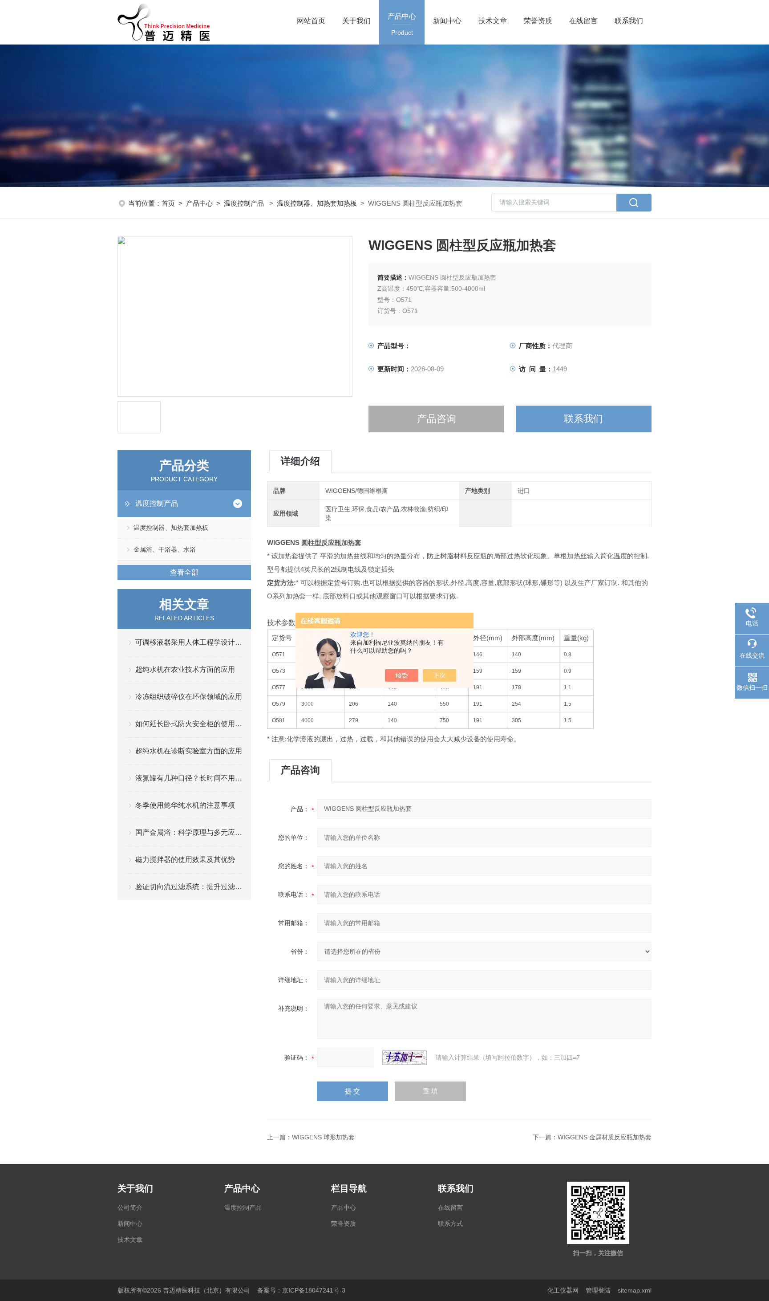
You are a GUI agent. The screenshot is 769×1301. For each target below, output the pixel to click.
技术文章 (492, 20)
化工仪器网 (563, 1290)
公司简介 (129, 1207)
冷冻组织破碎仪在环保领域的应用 (188, 696)
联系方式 (450, 1223)
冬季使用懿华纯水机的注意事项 (185, 805)
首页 (168, 203)
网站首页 (311, 20)
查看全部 (184, 572)
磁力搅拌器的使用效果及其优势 (185, 859)
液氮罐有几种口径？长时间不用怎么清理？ (188, 778)
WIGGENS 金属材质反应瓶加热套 (605, 1137)
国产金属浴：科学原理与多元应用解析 (188, 832)
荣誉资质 (538, 20)
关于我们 (356, 20)
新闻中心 (447, 20)
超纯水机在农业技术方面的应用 (185, 669)
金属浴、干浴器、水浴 (165, 549)
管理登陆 (598, 1290)
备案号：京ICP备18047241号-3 (301, 1290)
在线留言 (583, 20)
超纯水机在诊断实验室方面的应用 (188, 751)
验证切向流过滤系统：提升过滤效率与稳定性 (188, 886)
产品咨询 (436, 418)
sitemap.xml (635, 1290)
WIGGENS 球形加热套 (323, 1137)
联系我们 (629, 20)
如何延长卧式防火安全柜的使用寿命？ (188, 724)
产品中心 (402, 24)
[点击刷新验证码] (404, 1057)
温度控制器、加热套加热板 (317, 203)
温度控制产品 (244, 203)
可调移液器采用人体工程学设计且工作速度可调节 (188, 642)
